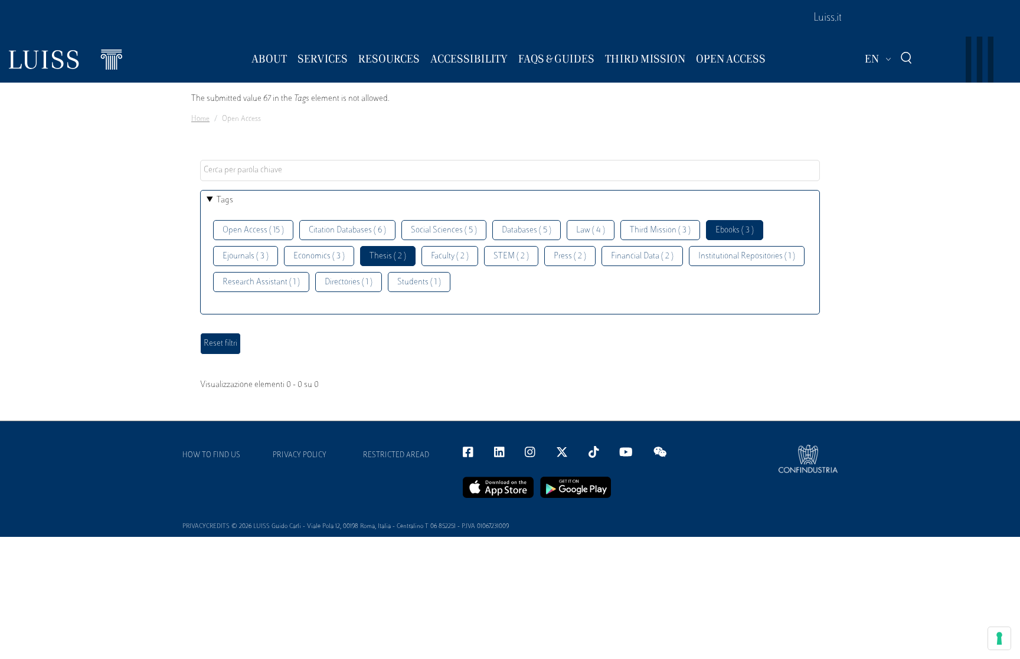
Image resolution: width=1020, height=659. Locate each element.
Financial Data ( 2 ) (642, 256)
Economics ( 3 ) (319, 256)
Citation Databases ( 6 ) (347, 230)
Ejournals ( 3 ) (246, 256)
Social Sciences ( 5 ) (444, 230)
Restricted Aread (396, 455)
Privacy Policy (299, 455)
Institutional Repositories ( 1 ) (746, 256)
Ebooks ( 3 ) (734, 230)
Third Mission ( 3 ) (660, 230)
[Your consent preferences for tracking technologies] (999, 638)
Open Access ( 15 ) (253, 230)
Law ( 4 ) (590, 230)
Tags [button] (225, 200)
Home (200, 119)
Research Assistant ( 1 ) (261, 282)
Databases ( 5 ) (526, 230)
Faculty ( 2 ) (450, 256)
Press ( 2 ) (570, 256)
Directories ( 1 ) (348, 282)
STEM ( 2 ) (511, 256)
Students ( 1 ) (419, 282)
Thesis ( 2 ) (388, 256)
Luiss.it (827, 18)
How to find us (211, 455)
